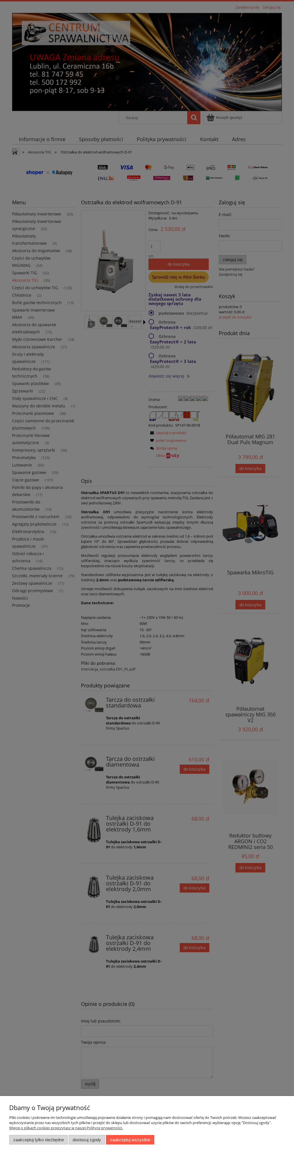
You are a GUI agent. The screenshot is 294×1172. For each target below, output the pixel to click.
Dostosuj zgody (87, 1139)
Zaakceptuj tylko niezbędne (38, 1139)
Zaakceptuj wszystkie (130, 1139)
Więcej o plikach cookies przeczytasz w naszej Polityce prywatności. (66, 1127)
